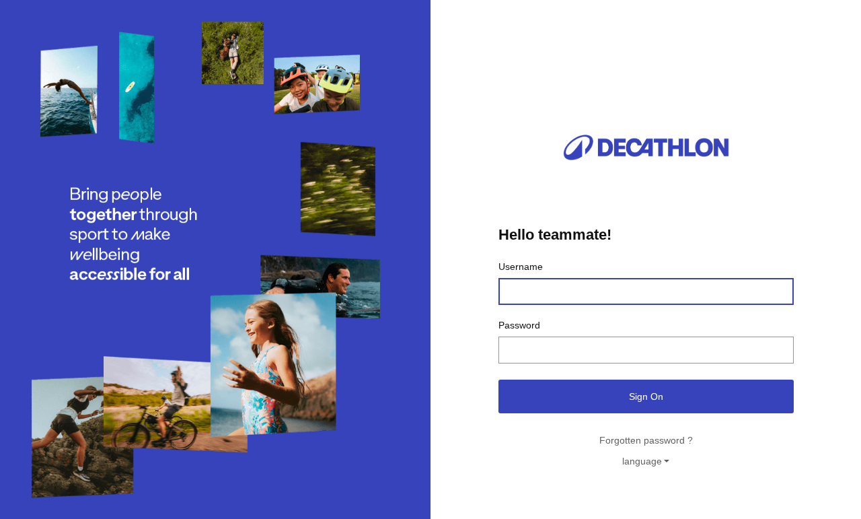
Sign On (646, 396)
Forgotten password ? (646, 440)
